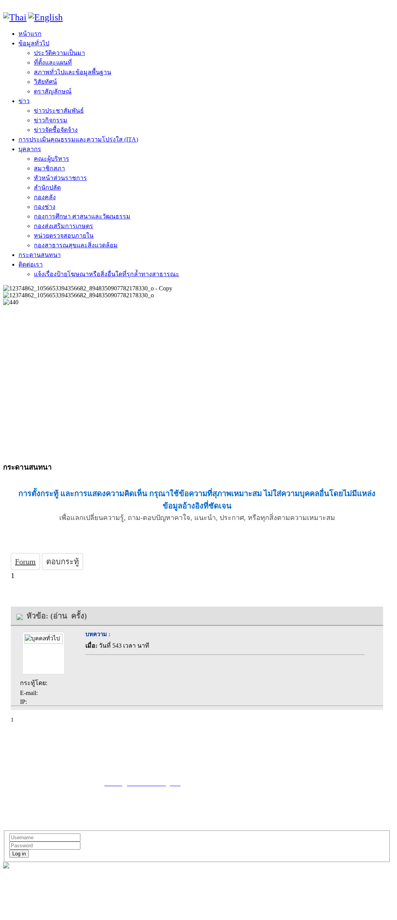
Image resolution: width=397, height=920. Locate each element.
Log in (19, 854)
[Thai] (15, 17)
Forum (25, 561)
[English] (45, 17)
